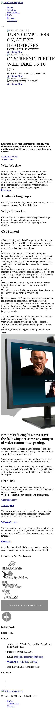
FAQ (9, 15)
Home (10, 7)
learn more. (9, 159)
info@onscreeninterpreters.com (28, 657)
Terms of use (13, 703)
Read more (6, 190)
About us (11, 10)
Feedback (6, 541)
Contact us (12, 20)
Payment (11, 18)
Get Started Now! (9, 156)
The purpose (7, 505)
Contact (10, 706)
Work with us (13, 12)
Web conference (9, 522)
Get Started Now (15, 52)
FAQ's (10, 701)
